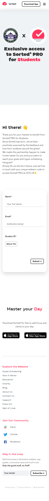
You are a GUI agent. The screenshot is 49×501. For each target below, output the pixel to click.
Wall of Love (9, 408)
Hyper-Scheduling (11, 371)
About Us (7, 392)
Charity (6, 384)
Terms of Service (24, 487)
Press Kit (7, 404)
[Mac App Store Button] (35, 335)
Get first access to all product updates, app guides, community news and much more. (21, 462)
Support (6, 400)
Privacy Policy (10, 487)
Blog (4, 388)
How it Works (9, 375)
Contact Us (8, 396)
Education (7, 380)
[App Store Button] (11, 335)
